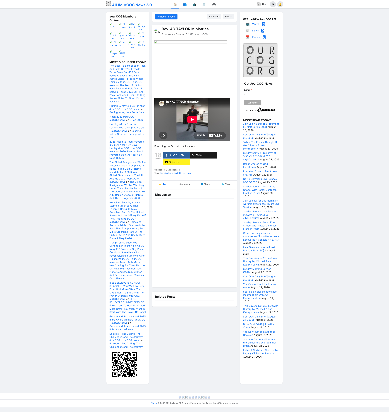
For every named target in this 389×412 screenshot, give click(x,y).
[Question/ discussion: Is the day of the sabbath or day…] (123, 35)
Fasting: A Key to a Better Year (127, 112)
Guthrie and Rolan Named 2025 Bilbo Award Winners (127, 328)
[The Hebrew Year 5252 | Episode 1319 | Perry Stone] (114, 44)
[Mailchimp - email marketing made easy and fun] (261, 112)
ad (161, 173)
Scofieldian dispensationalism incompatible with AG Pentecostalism (260, 295)
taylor (189, 173)
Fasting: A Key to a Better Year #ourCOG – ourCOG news (127, 107)
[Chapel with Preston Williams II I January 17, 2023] (114, 53)
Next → (228, 16)
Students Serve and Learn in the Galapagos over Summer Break (259, 342)
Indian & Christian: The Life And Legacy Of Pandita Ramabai (261, 352)
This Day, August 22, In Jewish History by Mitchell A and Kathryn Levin (260, 309)
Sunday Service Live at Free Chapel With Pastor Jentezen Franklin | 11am (260, 190)
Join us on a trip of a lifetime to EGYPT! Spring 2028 (261, 125)
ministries (168, 173)
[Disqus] (194, 242)
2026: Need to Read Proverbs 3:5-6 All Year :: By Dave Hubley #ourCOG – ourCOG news (126, 146)
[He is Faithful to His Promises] (123, 44)
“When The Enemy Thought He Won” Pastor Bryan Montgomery (260, 145)
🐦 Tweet (226, 184)
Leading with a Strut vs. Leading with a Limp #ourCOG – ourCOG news (126, 127)
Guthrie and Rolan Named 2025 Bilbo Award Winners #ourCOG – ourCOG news (127, 319)
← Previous (214, 16)
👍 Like (162, 184)
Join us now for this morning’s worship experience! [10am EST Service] (261, 204)
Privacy (153, 403)
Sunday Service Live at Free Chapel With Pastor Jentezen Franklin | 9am (260, 225)
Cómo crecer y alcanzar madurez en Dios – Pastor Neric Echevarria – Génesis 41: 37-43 (261, 236)
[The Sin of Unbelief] (132, 26)
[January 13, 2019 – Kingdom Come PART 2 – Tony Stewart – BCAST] (114, 26)
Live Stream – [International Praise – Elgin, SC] (259, 249)
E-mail (248, 89)
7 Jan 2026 (136, 119)
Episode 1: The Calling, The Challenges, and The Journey (126, 345)
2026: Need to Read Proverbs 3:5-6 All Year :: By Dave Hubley (126, 154)
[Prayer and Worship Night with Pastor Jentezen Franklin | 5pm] (142, 26)
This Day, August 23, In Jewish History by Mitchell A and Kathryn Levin (260, 261)
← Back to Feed (166, 16)
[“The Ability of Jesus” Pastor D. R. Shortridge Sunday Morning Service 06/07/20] (142, 44)
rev (184, 173)
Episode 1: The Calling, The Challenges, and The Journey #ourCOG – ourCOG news (126, 337)
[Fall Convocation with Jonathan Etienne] (123, 26)
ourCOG (177, 173)
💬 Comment (183, 184)
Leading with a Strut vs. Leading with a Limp (126, 134)
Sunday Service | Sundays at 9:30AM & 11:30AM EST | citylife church (259, 156)
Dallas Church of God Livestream (255, 165)
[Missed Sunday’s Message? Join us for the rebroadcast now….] (132, 44)
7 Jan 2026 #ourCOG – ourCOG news (122, 118)
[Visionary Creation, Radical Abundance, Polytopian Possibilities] (132, 35)
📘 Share (205, 184)
